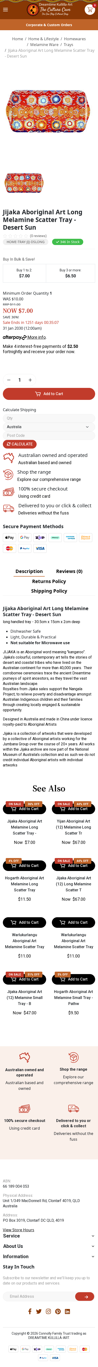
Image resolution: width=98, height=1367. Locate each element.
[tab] (29, 571)
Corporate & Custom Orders (49, 25)
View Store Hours (18, 1315)
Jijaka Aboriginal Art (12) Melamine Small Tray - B (25, 1073)
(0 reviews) (38, 236)
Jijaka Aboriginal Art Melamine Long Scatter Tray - (24, 865)
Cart (90, 9)
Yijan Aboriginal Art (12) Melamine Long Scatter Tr (73, 865)
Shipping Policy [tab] (49, 591)
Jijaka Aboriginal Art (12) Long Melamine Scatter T (73, 960)
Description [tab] (29, 571)
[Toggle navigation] (5, 9)
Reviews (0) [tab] (69, 571)
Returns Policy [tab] (49, 581)
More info (36, 337)
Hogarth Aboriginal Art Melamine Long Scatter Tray (24, 960)
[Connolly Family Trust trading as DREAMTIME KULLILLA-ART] (49, 9)
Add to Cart (53, 393)
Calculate (22, 444)
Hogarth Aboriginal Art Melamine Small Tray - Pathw (73, 1073)
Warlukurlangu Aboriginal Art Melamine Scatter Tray (24, 1016)
